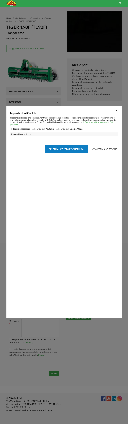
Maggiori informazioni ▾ (21, 134)
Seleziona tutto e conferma (66, 149)
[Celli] (16, 2)
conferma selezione (104, 149)
